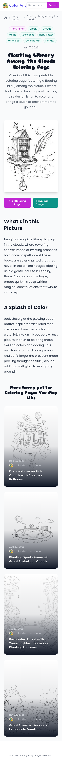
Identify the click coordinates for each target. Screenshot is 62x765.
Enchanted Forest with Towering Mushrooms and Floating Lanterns (29, 643)
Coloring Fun (32, 40)
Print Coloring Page (17, 202)
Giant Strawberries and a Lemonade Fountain (28, 727)
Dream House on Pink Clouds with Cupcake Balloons (25, 475)
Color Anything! (23, 5)
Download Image (42, 202)
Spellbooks (27, 34)
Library (34, 28)
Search (53, 5)
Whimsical (14, 40)
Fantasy (50, 40)
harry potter (15, 18)
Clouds (47, 28)
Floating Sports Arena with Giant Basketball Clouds (30, 559)
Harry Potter (17, 28)
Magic (12, 34)
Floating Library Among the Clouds (42, 18)
